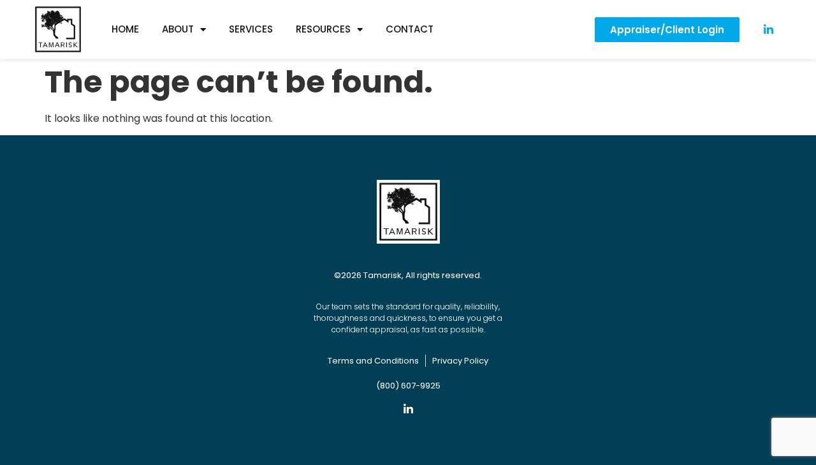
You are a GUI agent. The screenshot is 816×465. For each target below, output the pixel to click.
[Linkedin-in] (408, 409)
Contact (409, 29)
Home (125, 29)
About (178, 29)
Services (251, 29)
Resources (323, 29)
